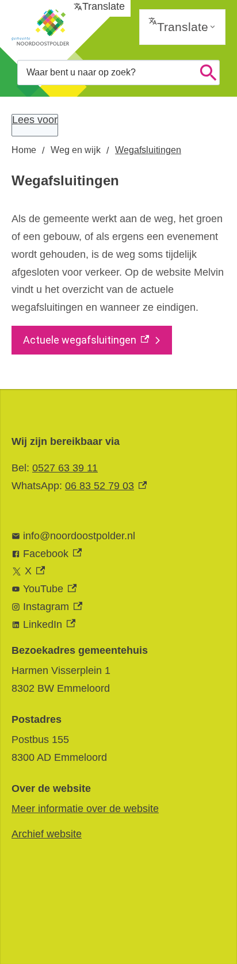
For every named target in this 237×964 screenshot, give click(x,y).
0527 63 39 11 (65, 468)
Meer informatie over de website (85, 808)
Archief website (47, 834)
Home (24, 150)
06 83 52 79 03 (106, 485)
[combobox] (118, 72)
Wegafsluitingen (148, 150)
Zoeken (208, 72)
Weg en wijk (76, 150)
